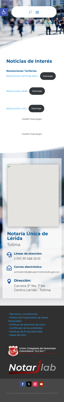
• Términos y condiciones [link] (23, 313)
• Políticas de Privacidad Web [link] (25, 331)
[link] (4, 12)
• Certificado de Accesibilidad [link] (25, 327)
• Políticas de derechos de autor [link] (27, 324)
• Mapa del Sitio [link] (17, 334)
